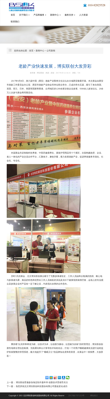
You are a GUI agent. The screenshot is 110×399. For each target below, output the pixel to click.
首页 (13, 15)
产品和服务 (39, 15)
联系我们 (15, 21)
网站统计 (94, 396)
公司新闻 (51, 50)
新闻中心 (54, 15)
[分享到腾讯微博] (59, 377)
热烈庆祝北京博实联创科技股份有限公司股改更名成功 (41, 386)
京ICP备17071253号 (76, 396)
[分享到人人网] (63, 377)
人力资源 (83, 15)
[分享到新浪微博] (55, 377)
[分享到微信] (67, 377)
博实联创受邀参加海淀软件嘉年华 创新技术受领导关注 (42, 382)
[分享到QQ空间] (51, 377)
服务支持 (69, 15)
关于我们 (23, 15)
